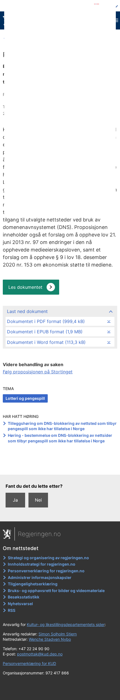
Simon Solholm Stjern (58, 634)
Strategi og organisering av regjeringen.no (48, 557)
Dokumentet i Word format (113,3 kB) (46, 342)
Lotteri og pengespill (25, 398)
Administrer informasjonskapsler (39, 577)
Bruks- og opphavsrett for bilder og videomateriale (56, 590)
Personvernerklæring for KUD (29, 663)
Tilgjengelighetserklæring (32, 583)
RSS (11, 610)
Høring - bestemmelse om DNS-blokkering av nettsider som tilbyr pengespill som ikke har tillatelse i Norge (60, 438)
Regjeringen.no (39, 534)
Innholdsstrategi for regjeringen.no (41, 564)
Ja (15, 500)
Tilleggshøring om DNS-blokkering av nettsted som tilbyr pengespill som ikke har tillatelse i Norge (62, 426)
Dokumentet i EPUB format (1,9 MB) (45, 331)
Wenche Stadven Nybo (50, 639)
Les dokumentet (25, 287)
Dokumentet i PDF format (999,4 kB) (46, 321)
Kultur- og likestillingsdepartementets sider (66, 624)
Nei (38, 500)
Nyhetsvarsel (20, 603)
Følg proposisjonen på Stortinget (38, 371)
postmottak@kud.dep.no (40, 654)
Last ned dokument (27, 311)
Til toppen (60, 466)
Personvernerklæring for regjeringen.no (46, 570)
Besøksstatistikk (23, 597)
